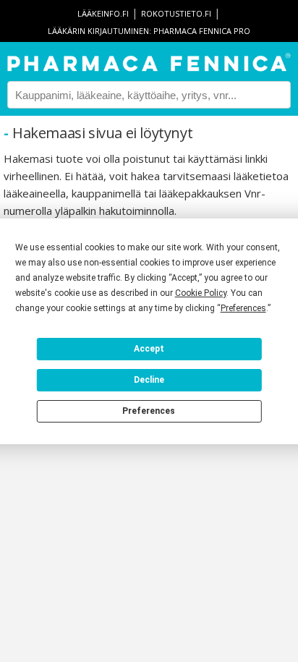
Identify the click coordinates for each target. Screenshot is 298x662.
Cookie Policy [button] (200, 293)
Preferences (148, 411)
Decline (149, 380)
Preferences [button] (243, 308)
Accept (149, 349)
